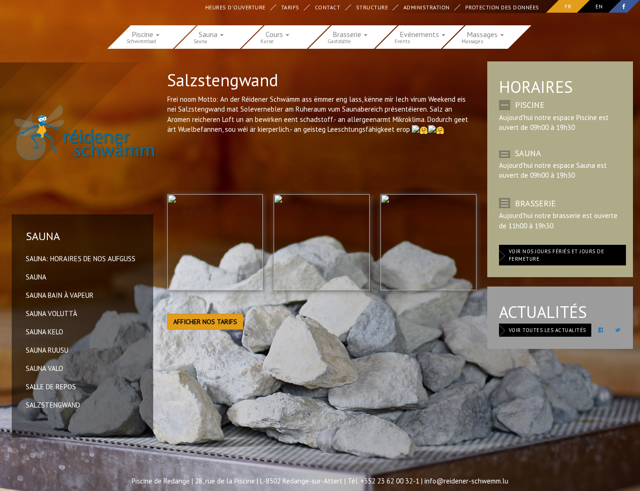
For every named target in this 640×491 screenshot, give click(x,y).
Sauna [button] (209, 34)
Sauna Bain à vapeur (60, 295)
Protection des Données (503, 7)
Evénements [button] (420, 34)
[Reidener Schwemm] (79, 132)
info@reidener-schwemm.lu (466, 480)
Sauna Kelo (44, 331)
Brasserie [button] (348, 34)
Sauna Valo (44, 368)
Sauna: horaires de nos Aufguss (80, 258)
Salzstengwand (53, 404)
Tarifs (291, 7)
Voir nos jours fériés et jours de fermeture (556, 255)
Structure (372, 7)
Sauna (36, 276)
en (599, 6)
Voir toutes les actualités (547, 330)
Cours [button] (275, 34)
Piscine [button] (143, 34)
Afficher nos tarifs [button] (205, 321)
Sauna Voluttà (51, 313)
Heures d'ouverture (236, 7)
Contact (328, 7)
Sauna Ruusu (47, 350)
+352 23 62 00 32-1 (389, 480)
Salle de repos (51, 386)
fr (568, 6)
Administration (427, 7)
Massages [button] (483, 34)
